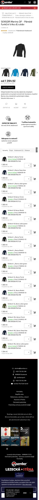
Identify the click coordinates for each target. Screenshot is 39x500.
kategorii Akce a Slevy (27, 8)
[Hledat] (25, 2)
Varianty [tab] (5, 150)
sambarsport (21, 377)
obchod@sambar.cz (21, 368)
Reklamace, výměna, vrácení (19, 397)
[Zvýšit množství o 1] (31, 164)
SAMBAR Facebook (21, 374)
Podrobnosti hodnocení (24, 31)
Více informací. (27, 484)
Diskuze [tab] (27, 150)
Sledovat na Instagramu (16, 449)
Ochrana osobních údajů (26, 457)
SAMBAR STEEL (27, 455)
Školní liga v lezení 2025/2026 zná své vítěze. (19, 414)
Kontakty (19, 392)
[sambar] (19, 464)
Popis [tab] (11, 150)
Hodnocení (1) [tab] (18, 150)
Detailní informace (7, 98)
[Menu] (35, 2)
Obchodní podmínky (19, 402)
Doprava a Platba (19, 400)
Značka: (8, 33)
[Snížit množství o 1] (31, 166)
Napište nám (19, 394)
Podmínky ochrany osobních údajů (19, 405)
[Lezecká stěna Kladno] (20, 469)
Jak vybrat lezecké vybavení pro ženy (19, 420)
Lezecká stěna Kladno (14, 455)
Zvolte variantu (8, 87)
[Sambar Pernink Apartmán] (19, 475)
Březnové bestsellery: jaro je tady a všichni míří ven (19, 417)
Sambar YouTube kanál (21, 384)
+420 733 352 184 (21, 371)
